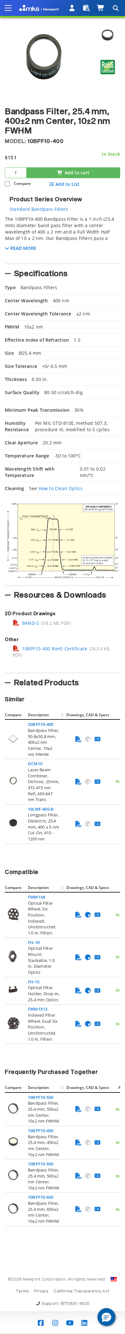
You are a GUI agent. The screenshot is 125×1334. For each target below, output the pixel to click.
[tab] (62, 238)
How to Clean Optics (60, 488)
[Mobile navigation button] (8, 8)
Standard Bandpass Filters (39, 209)
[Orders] (86, 8)
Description (38, 715)
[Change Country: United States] (114, 1279)
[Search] (115, 8)
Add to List (67, 184)
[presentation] (62, 667)
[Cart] (101, 8)
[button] (106, 1317)
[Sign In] (72, 8)
